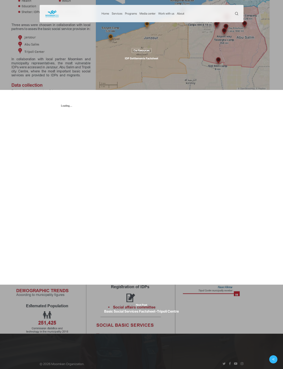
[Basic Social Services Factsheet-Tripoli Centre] (141, 309)
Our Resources (141, 50)
